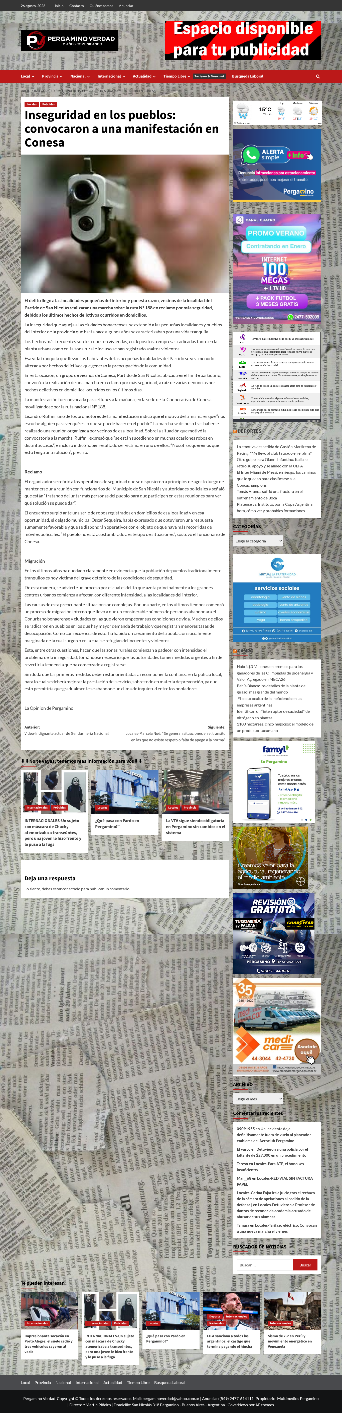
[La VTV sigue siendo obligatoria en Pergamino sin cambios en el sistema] (195, 792)
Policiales (48, 104)
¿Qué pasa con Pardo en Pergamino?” (117, 824)
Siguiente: (175, 734)
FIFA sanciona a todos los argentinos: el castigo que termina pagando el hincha (229, 1341)
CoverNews (238, 1404)
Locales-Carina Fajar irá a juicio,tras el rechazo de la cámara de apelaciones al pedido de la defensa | (276, 1198)
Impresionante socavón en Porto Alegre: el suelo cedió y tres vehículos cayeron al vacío (49, 1343)
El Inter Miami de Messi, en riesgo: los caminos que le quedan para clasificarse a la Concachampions (276, 478)
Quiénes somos (101, 6)
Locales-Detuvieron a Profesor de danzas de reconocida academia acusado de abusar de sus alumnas (276, 1210)
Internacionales (37, 808)
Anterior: (67, 731)
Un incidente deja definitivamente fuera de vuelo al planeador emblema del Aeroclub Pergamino (274, 1134)
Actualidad (142, 76)
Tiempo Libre (194, 76)
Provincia (50, 76)
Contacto (76, 6)
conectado (71, 888)
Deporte (214, 1316)
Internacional (109, 76)
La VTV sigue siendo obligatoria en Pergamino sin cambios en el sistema (195, 827)
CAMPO (246, 650)
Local (25, 76)
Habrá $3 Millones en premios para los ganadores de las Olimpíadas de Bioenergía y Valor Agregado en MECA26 (275, 672)
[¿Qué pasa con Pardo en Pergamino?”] (124, 792)
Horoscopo (313, 420)
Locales (32, 104)
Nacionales (216, 1323)
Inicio (59, 6)
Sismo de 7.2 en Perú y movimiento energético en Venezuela (290, 1341)
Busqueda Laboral (247, 76)
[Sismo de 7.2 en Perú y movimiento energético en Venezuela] (292, 1311)
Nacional (78, 76)
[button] (318, 76)
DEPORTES (249, 431)
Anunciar (126, 6)
